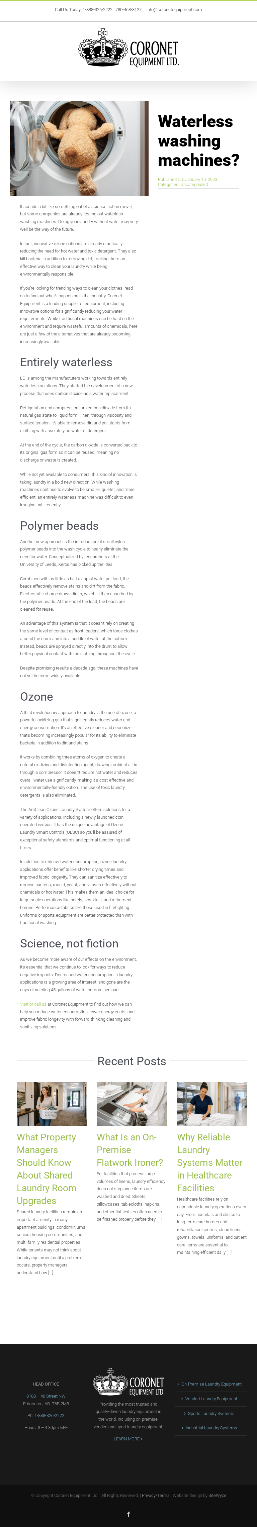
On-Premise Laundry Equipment (211, 1384)
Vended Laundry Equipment (211, 1398)
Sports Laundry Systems (211, 1413)
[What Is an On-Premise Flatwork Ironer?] (132, 1104)
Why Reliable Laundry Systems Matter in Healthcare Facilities (209, 1163)
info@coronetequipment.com (174, 9)
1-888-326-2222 (97, 9)
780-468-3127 (128, 9)
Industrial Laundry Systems (211, 1427)
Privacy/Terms (156, 1495)
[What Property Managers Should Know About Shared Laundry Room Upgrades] (52, 1104)
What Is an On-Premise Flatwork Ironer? (130, 1150)
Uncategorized (194, 184)
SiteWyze (217, 1495)
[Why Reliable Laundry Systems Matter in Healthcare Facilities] (212, 1104)
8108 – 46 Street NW (46, 1396)
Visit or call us (33, 1004)
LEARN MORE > (128, 1438)
